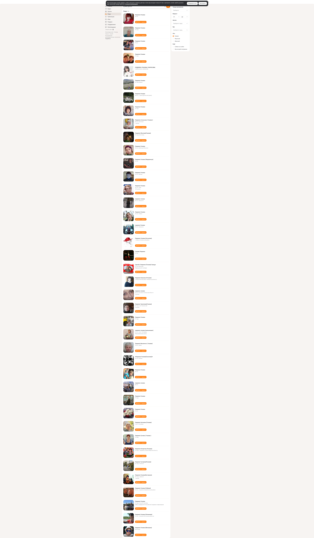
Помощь (116, 32)
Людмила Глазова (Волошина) (143, 527)
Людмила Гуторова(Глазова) (143, 462)
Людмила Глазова (140, 15)
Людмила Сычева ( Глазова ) (143, 435)
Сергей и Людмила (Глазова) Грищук (145, 264)
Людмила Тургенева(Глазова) (143, 304)
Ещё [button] (111, 34)
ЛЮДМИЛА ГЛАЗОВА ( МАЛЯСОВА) (145, 67)
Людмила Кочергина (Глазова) (143, 448)
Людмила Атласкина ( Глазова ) (144, 120)
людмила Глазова (140, 225)
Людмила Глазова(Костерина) (143, 475)
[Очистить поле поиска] (165, 6)
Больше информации (131, 4)
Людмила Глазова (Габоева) (143, 488)
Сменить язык (108, 29)
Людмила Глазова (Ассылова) (143, 238)
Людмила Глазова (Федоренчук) (144, 159)
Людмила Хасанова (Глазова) (143, 422)
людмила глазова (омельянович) (144, 330)
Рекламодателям (109, 32)
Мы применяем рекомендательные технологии (112, 37)
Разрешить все (192, 3)
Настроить (203, 3)
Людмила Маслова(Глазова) (143, 133)
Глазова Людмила (140, 251)
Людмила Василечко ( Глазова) (144, 343)
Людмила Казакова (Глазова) (143, 278)
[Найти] (168, 6)
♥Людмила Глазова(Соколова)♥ (144, 356)
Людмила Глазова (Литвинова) (143, 514)
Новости (107, 34)
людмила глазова (140, 199)
